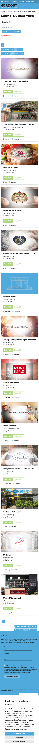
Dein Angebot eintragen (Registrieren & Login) (12, 1)
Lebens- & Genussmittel (30, 11)
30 (18, 49)
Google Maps (18, 92)
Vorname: (6, 653)
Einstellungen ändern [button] (19, 741)
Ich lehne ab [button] (19, 737)
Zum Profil (7, 92)
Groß (12, 53)
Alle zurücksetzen (6, 35)
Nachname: (7, 659)
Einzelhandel (17, 11)
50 (22, 49)
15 (15, 49)
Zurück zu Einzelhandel (11, 31)
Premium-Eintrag (30, 1)
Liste (21, 53)
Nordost (3, 11)
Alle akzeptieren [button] (19, 733)
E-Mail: (6, 647)
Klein (16, 53)
